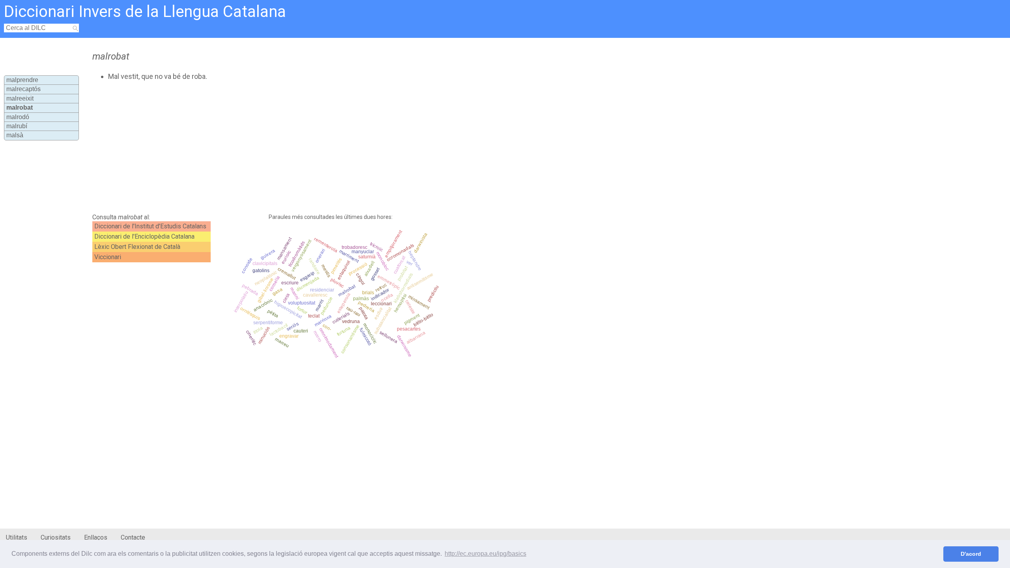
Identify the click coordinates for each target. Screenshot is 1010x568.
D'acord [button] (971, 554)
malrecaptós (23, 89)
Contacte (133, 537)
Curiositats (56, 537)
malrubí (16, 126)
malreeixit (20, 98)
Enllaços (95, 537)
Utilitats (16, 537)
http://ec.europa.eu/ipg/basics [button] (485, 553)
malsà (14, 135)
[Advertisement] (282, 147)
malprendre (22, 80)
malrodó (17, 117)
